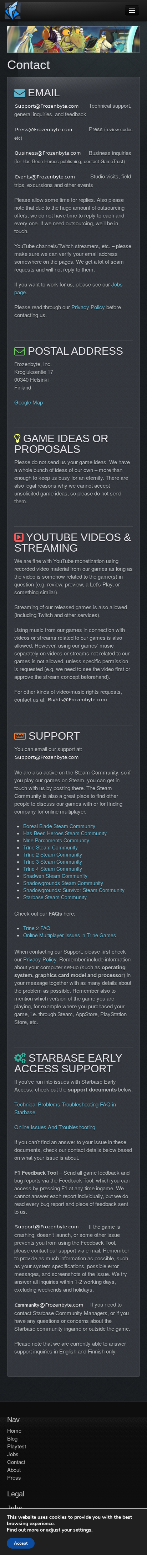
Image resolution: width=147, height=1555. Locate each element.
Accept (20, 1543)
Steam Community (96, 772)
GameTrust (112, 161)
